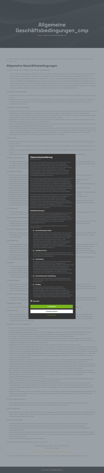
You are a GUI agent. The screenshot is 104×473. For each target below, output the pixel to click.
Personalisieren (51, 315)
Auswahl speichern (52, 311)
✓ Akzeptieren (51, 306)
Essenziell (36, 301)
